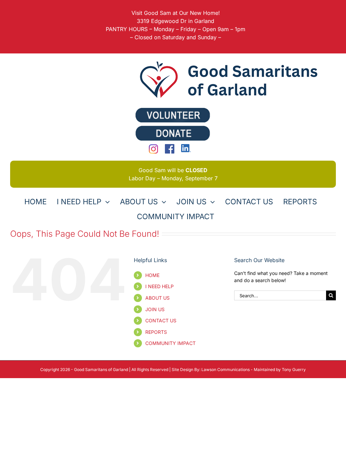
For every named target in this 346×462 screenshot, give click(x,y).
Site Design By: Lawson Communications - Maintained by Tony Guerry (239, 369)
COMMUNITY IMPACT (170, 343)
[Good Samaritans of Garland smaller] (232, 61)
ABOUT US (157, 298)
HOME (152, 275)
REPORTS (156, 332)
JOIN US (155, 309)
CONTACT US (160, 320)
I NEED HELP (159, 286)
